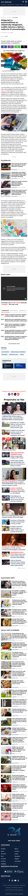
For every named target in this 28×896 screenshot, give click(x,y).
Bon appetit (15, 625)
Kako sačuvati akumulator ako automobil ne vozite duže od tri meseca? (19, 165)
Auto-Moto (15, 17)
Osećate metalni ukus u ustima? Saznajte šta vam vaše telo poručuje (19, 711)
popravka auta (13, 354)
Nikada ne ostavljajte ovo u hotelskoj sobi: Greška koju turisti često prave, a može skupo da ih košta (19, 702)
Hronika (3, 859)
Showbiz (3, 854)
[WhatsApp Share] (17, 46)
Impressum (16, 885)
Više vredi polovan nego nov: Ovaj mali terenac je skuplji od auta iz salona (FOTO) (19, 721)
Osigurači (4, 354)
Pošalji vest (9, 887)
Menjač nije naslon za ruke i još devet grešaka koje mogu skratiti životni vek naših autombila (19, 192)
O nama (5, 885)
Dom (13, 587)
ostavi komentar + (19, 365)
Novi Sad (17, 864)
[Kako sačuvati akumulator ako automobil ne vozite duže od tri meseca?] (6, 166)
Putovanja (15, 706)
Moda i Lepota (15, 678)
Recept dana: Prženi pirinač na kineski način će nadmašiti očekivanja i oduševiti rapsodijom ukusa (19, 621)
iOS (12, 303)
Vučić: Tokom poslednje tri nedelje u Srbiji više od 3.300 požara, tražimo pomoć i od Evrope (15, 326)
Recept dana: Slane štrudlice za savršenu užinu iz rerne (18, 682)
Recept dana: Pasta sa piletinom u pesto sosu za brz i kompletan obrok (19, 758)
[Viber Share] (11, 46)
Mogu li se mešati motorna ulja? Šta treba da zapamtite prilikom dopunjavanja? (19, 183)
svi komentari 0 (7, 366)
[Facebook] (9, 394)
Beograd (17, 856)
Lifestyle (9, 17)
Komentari (22, 311)
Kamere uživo (10, 5)
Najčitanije (14, 311)
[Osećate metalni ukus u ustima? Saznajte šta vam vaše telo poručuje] (6, 712)
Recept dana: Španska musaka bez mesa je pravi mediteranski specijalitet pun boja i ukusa (19, 645)
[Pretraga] (23, 2)
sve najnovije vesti (14, 343)
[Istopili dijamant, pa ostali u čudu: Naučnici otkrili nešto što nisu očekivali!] (6, 816)
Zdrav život (15, 715)
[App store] (8, 871)
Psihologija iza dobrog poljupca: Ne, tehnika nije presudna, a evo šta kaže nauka (19, 787)
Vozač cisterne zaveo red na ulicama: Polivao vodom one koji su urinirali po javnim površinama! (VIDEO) (19, 806)
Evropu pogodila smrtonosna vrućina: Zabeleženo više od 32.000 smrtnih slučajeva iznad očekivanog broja (16, 332)
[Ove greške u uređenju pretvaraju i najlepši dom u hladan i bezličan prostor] (6, 594)
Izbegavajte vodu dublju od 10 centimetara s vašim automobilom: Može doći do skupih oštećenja (18, 174)
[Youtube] (18, 394)
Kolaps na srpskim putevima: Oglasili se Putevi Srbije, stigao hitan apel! (15, 315)
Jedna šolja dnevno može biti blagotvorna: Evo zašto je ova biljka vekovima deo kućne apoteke (19, 740)
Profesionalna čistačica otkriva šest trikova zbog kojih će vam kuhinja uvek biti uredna (19, 602)
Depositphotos (19, 890)
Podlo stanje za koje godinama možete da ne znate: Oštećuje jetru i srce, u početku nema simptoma (19, 796)
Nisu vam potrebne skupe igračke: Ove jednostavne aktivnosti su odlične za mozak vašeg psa (19, 692)
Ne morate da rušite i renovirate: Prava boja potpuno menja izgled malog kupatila (18, 664)
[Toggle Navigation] (26, 1)
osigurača (4, 91)
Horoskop (18, 861)
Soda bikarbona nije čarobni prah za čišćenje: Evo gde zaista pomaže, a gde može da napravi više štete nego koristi (19, 636)
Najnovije (3, 5)
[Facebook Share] (4, 46)
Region (17, 859)
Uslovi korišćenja (9, 890)
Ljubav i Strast (15, 782)
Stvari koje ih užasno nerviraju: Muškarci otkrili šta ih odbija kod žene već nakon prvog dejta (19, 777)
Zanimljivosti (15, 659)
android (18, 303)
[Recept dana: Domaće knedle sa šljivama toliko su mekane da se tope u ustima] (6, 731)
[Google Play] (19, 871)
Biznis (16, 849)
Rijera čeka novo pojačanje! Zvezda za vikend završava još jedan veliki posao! (16, 320)
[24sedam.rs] (6, 2)
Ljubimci (14, 696)
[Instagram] (12, 394)
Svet (2, 856)
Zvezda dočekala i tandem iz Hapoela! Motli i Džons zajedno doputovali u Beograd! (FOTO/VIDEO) (16, 338)
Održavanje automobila (18, 352)
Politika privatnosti (17, 887)
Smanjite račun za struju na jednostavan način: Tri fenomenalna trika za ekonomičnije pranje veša (19, 612)
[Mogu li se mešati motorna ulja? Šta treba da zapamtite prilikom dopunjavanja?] (6, 184)
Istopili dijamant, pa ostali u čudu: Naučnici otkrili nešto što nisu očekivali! (18, 815)
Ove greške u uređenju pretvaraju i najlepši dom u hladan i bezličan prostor (19, 593)
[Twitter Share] (24, 46)
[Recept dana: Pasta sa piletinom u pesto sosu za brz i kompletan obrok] (6, 760)
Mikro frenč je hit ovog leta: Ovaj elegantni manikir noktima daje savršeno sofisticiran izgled (18, 673)
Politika (17, 5)
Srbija (16, 854)
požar (22, 354)
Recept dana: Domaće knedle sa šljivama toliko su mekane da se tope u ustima (19, 730)
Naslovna (3, 17)
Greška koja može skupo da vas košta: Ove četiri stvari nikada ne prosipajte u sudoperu (19, 768)
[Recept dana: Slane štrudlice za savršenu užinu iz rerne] (6, 684)
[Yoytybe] (15, 881)
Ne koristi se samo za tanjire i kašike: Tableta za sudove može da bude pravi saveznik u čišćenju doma (19, 583)
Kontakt (10, 885)
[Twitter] (15, 394)
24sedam (5, 304)
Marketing (22, 885)
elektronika (5, 352)
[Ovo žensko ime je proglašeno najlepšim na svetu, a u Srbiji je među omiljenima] (6, 656)
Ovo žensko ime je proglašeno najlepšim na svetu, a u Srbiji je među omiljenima (19, 654)
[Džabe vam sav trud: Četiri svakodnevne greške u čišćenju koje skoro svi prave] (6, 750)
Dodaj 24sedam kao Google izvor (15, 51)
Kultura (17, 851)
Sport (21, 5)
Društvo (3, 861)
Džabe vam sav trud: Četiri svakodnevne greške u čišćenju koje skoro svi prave (18, 749)
